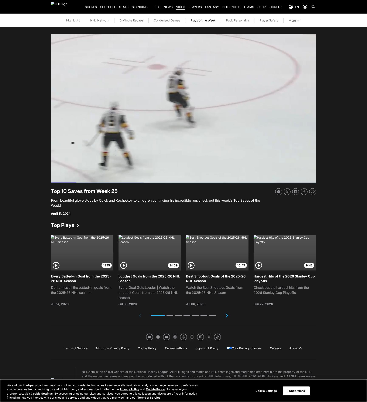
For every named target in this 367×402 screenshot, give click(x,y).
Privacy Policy (129, 389)
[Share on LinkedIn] (295, 191)
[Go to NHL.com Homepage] (66, 7)
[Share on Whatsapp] (278, 191)
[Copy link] (304, 191)
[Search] (313, 6)
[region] (183, 390)
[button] (158, 315)
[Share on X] (287, 191)
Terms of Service (149, 397)
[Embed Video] (312, 191)
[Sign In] (305, 6)
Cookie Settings (42, 393)
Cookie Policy (155, 389)
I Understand (296, 390)
